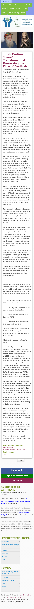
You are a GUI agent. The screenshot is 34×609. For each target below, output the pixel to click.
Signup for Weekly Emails (17, 475)
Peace (4, 590)
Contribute (17, 480)
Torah (25, 9)
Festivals (5, 553)
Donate (28, 5)
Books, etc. (19, 5)
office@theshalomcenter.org (15, 597)
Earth (3, 583)
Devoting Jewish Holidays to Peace (10, 546)
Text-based (5, 563)
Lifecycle (4, 556)
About (4, 5)
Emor (5, 454)
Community (5, 541)
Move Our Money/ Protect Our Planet (10, 573)
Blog (10, 5)
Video (4, 13)
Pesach (12, 450)
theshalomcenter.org (25, 595)
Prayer (4, 559)
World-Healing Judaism (17, 13)
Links (4, 9)
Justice (4, 586)
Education (5, 550)
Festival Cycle (21, 450)
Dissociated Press (8, 580)
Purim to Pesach (14, 9)
